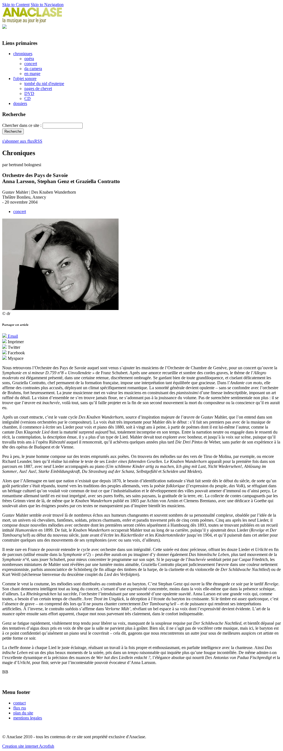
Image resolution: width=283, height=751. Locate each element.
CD (27, 98)
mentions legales (27, 718)
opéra (29, 58)
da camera (33, 68)
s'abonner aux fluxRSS (22, 141)
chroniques (22, 53)
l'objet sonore (24, 78)
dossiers (20, 103)
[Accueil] (32, 21)
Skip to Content (16, 4)
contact (19, 703)
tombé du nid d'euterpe (44, 83)
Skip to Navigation (47, 4)
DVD (29, 93)
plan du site (23, 713)
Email (12, 336)
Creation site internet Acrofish (28, 746)
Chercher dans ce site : (22, 125)
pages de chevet (38, 88)
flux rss (19, 708)
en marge (32, 73)
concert (30, 63)
